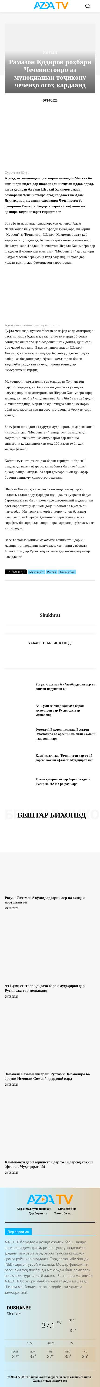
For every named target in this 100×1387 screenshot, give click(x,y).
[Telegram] (23, 654)
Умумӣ (50, 53)
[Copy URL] (12, 654)
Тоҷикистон (67, 572)
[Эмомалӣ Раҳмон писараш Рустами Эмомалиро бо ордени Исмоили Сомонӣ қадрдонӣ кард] (18, 734)
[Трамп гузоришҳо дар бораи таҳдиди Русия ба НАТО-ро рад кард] (18, 781)
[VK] (65, 654)
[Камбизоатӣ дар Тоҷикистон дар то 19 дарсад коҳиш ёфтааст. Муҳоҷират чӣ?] (18, 757)
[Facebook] (33, 654)
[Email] (76, 654)
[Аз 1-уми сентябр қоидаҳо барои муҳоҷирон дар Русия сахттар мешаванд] (18, 710)
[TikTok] (40, 1300)
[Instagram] (19, 1300)
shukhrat (50, 615)
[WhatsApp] (44, 654)
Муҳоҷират (36, 572)
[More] (87, 654)
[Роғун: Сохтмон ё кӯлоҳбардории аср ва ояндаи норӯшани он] (18, 686)
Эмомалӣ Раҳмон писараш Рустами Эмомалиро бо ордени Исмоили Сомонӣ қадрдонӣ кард (65, 734)
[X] (55, 654)
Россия (51, 572)
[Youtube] (71, 1300)
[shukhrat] (50, 596)
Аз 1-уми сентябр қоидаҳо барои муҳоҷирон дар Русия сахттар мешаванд (60, 710)
